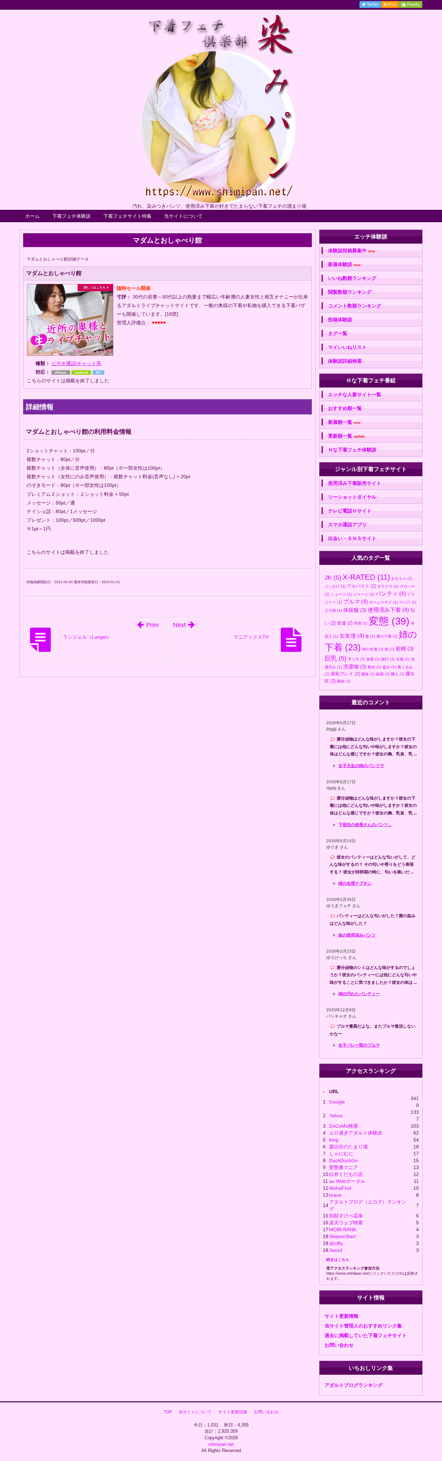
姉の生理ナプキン (355, 883)
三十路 (333, 610)
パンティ (391, 593)
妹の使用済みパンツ (357, 935)
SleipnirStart (342, 1236)
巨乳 (335, 658)
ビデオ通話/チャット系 (76, 363)
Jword (335, 1250)
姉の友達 (372, 649)
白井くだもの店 (346, 1174)
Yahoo (336, 1115)
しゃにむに (341, 1153)
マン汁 (407, 602)
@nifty (336, 1243)
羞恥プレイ (345, 673)
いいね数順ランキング (352, 278)
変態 (389, 621)
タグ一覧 (337, 333)
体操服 (354, 610)
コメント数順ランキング (354, 305)
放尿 (373, 659)
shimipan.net (221, 1444)
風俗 (343, 681)
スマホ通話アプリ (347, 524)
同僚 (360, 623)
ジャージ (363, 594)
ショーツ (341, 594)
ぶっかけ (335, 586)
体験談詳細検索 (345, 361)
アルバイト (361, 586)
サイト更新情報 (341, 1316)
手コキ (356, 659)
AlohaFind (340, 1188)
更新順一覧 (346, 436)
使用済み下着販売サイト (354, 483)
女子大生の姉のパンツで (361, 765)
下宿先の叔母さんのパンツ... (364, 824)
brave (335, 1195)
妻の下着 (386, 636)
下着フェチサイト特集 (127, 216)
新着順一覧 (344, 422)
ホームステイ (383, 602)
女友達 (351, 636)
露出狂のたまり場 (348, 1146)
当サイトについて (183, 216)
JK (333, 577)
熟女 (374, 667)
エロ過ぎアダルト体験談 (355, 1133)
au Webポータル (347, 1181)
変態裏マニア (343, 1167)
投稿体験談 (340, 319)
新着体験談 (344, 264)
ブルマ (355, 601)
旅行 (388, 659)
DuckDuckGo (343, 1160)
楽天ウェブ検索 (346, 1222)
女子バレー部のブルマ (359, 1045)
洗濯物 (354, 666)
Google (337, 1102)
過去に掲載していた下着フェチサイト (366, 1335)
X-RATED (366, 577)
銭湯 (383, 674)
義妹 (368, 674)
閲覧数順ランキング (350, 292)
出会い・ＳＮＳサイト (352, 538)
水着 (403, 659)
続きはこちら (337, 1259)
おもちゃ (401, 578)
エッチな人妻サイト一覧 (354, 394)
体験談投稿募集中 (351, 250)
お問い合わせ (339, 1345)
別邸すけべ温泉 (346, 1215)
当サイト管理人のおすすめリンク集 (363, 1325)
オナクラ (387, 586)
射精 (405, 648)
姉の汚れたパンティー (359, 993)
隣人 (397, 674)
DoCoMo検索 (343, 1126)
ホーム (32, 216)
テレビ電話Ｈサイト (350, 510)
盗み (389, 667)
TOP (168, 1412)
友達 (345, 623)
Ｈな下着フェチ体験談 (352, 449)
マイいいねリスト (347, 347)
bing (333, 1140)
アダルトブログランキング (354, 1385)
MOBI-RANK (342, 1229)
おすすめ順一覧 (345, 408)
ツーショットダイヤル (352, 496)
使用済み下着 (388, 610)
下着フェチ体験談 (71, 216)
